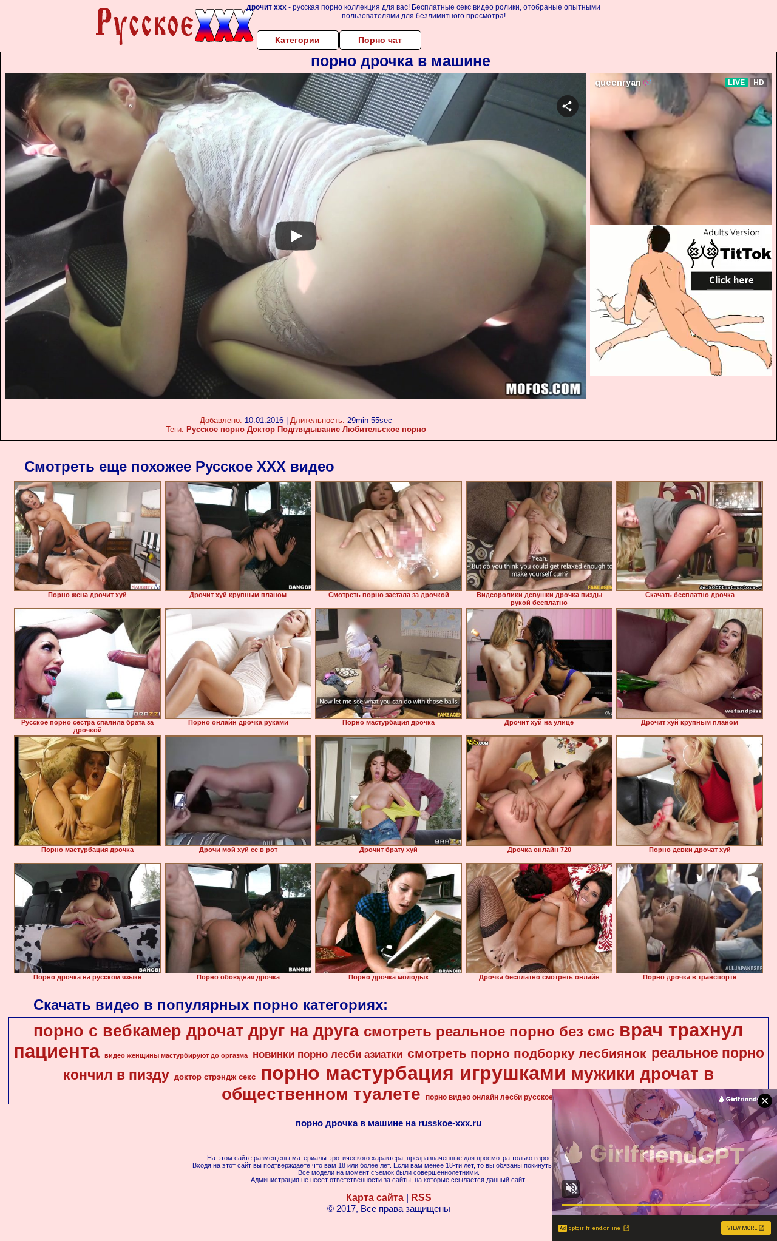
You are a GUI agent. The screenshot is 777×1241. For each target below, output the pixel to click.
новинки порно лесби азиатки (327, 1054)
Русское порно (215, 429)
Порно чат (380, 40)
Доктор (261, 429)
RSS (421, 1197)
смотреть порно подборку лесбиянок (526, 1053)
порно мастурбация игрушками (413, 1073)
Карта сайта (375, 1197)
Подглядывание (308, 429)
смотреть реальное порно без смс (489, 1031)
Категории (297, 40)
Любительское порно (384, 429)
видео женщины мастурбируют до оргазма (176, 1055)
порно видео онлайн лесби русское (489, 1097)
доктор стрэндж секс (215, 1076)
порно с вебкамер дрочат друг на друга (196, 1031)
